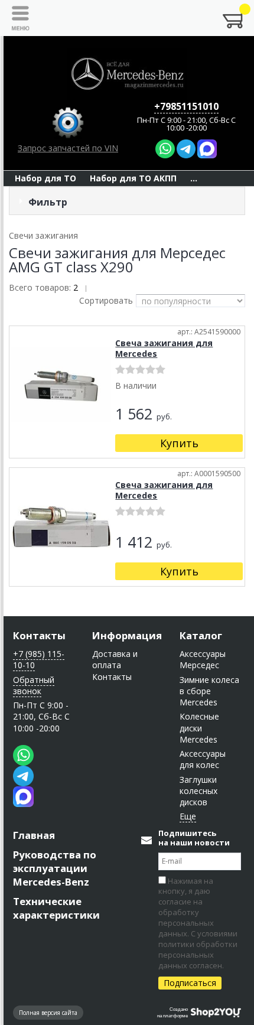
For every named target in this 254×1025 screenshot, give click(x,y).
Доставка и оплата (115, 659)
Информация (127, 635)
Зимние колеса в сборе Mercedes (209, 691)
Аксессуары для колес (203, 759)
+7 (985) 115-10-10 (38, 659)
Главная (34, 835)
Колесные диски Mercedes (199, 728)
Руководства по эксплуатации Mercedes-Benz (54, 868)
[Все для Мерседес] (127, 74)
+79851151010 (186, 106)
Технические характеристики (56, 908)
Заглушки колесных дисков (198, 791)
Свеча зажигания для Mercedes (164, 348)
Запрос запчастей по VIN (68, 148)
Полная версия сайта (48, 1012)
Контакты (39, 635)
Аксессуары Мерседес (203, 659)
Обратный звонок (33, 685)
